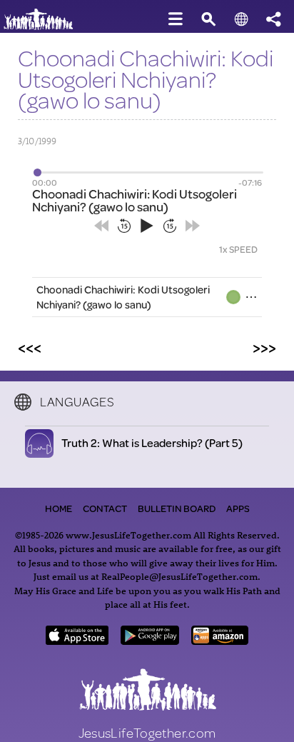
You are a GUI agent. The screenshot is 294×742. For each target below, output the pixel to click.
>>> (264, 347)
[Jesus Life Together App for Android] (150, 640)
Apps (238, 508)
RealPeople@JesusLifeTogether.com (179, 576)
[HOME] (43, 27)
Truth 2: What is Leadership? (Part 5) (152, 442)
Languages (77, 401)
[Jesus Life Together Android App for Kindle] (219, 640)
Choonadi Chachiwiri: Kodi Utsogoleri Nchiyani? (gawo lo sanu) (123, 297)
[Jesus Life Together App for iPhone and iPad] (77, 640)
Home (58, 508)
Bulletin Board (177, 508)
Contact (105, 508)
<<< (29, 347)
